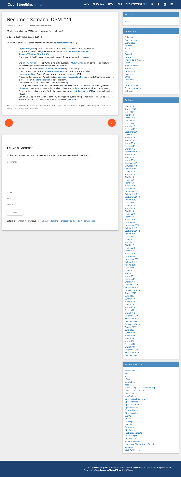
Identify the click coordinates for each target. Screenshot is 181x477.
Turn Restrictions (132, 441)
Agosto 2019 (130, 109)
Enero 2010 (130, 313)
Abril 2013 (129, 211)
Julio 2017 (129, 123)
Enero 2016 (130, 149)
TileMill (10, 108)
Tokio (16, 108)
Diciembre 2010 (131, 284)
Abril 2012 (129, 245)
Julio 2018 (129, 112)
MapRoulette (130, 396)
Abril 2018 (129, 115)
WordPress (95, 470)
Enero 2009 (130, 347)
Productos (129, 80)
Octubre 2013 (131, 194)
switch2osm (130, 438)
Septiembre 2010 (132, 290)
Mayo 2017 (130, 126)
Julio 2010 (129, 296)
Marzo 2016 (130, 143)
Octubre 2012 (131, 228)
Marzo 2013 (130, 214)
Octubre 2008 (131, 355)
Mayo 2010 (130, 301)
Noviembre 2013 (132, 191)
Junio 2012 (130, 239)
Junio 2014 (130, 171)
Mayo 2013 (130, 208)
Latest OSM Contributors (136, 390)
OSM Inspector (131, 413)
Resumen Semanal (43, 25)
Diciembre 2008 (131, 350)
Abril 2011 (129, 273)
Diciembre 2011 (131, 256)
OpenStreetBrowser (133, 404)
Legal (127, 63)
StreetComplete (131, 436)
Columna (129, 37)
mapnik (82, 105)
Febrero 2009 (131, 344)
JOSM (127, 379)
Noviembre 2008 (132, 352)
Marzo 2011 (130, 276)
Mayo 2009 (130, 335)
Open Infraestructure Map (136, 399)
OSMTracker (130, 430)
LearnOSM (129, 393)
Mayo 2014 (130, 174)
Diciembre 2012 (131, 222)
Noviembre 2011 (132, 259)
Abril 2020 (129, 106)
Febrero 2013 (131, 217)
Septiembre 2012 (132, 231)
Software (129, 91)
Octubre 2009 (131, 321)
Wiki (120, 4)
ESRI (49, 105)
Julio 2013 (129, 202)
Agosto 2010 (130, 293)
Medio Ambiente (132, 65)
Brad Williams (127, 470)
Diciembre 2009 (131, 316)
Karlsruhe (66, 105)
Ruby (94, 105)
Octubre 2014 (131, 166)
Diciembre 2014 (131, 163)
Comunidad (130, 43)
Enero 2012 (130, 253)
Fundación (98, 4)
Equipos (128, 46)
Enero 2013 (130, 219)
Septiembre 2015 (132, 152)
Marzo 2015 (130, 160)
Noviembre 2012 (132, 225)
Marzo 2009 (130, 341)
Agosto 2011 (130, 265)
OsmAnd (128, 416)
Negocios (129, 74)
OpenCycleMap (131, 402)
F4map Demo (131, 370)
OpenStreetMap (136, 4)
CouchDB (42, 105)
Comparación (131, 40)
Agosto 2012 (130, 234)
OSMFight (129, 421)
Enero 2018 (130, 118)
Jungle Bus (130, 382)
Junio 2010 (130, 299)
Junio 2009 (130, 333)
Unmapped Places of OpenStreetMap (141, 444)
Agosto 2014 (130, 168)
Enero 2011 (130, 282)
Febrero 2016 (131, 146)
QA (126, 82)
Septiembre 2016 (132, 132)
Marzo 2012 (130, 248)
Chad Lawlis (32, 105)
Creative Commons (123, 467)
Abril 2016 (129, 140)
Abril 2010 (129, 304)
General (32, 25)
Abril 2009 (129, 338)
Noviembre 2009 (132, 318)
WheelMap (23, 108)
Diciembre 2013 (131, 188)
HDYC (127, 373)
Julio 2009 (129, 330)
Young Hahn (33, 108)
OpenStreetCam (132, 407)
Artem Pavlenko (19, 105)
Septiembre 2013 (132, 197)
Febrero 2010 (131, 310)
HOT (54, 105)
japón (59, 105)
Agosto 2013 (130, 200)
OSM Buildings (131, 410)
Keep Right (129, 385)
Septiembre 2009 (132, 324)
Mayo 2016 (130, 137)
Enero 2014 (130, 185)
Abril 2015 (129, 157)
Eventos (128, 48)
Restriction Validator (134, 433)
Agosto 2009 (130, 327)
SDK (99, 105)
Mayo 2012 (130, 242)
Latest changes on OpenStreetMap (140, 387)
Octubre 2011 (131, 262)
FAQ (127, 51)
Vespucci (129, 447)
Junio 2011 (130, 270)
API (10, 105)
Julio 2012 (129, 236)
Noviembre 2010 (132, 287)
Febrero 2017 (131, 129)
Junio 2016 (130, 135)
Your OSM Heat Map (134, 450)
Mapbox (74, 105)
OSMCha (129, 419)
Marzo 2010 (130, 307)
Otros (127, 77)
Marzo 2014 (130, 180)
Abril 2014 (129, 177)
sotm (104, 105)
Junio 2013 (130, 205)
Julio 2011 (129, 268)
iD (126, 376)
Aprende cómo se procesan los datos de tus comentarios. (70, 221)
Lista (110, 4)
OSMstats (129, 427)
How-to (128, 57)
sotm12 (110, 105)
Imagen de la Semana (134, 60)
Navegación (130, 71)
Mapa (86, 4)
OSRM (88, 105)
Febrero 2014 (131, 183)
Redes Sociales (131, 85)
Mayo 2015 (130, 154)
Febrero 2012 (131, 251)
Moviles (128, 68)
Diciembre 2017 (131, 120)
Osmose (128, 424)
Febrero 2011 (131, 279)
